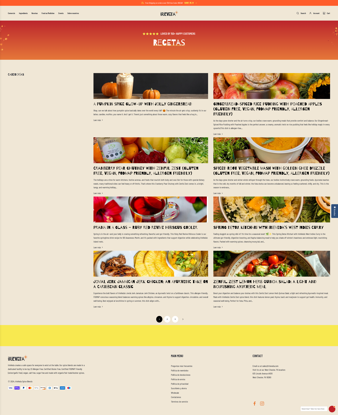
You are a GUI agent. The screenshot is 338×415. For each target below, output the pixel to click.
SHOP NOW (189, 3)
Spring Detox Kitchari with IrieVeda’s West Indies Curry (268, 227)
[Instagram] (262, 403)
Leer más (97, 120)
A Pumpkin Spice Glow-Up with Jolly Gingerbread (142, 104)
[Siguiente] (183, 319)
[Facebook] (254, 403)
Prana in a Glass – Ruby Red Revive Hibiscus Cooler (145, 227)
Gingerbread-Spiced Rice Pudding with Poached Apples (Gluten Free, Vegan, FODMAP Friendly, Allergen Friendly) (267, 109)
